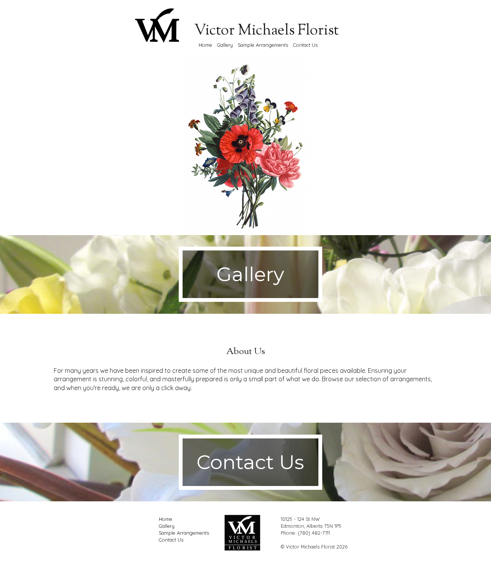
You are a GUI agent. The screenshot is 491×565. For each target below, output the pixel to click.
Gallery (225, 45)
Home (205, 45)
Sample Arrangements (263, 45)
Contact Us (305, 45)
